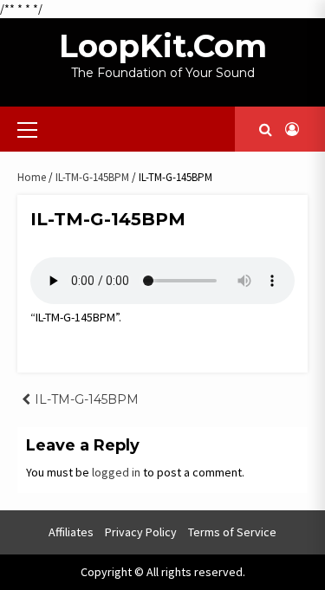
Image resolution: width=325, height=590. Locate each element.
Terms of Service (232, 532)
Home (31, 177)
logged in (116, 472)
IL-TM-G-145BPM (92, 177)
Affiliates (71, 532)
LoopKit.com (163, 46)
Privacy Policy (141, 532)
